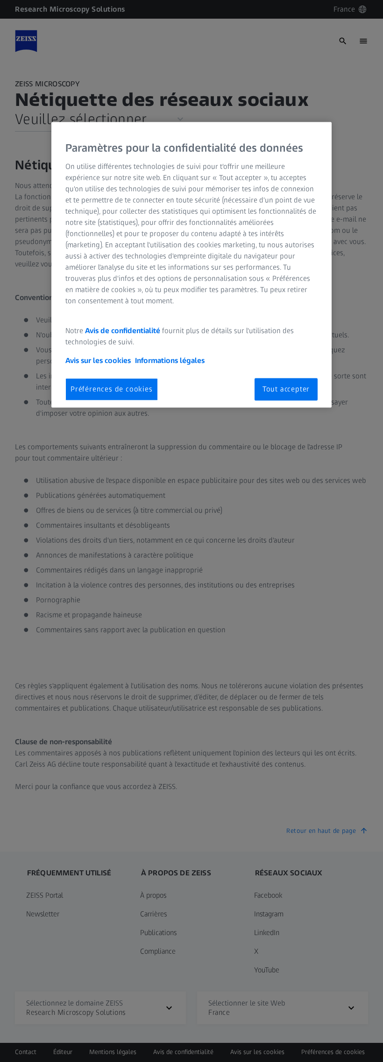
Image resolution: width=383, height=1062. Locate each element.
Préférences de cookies (112, 388)
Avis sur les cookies (98, 360)
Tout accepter (286, 388)
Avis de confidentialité (123, 330)
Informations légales (170, 360)
